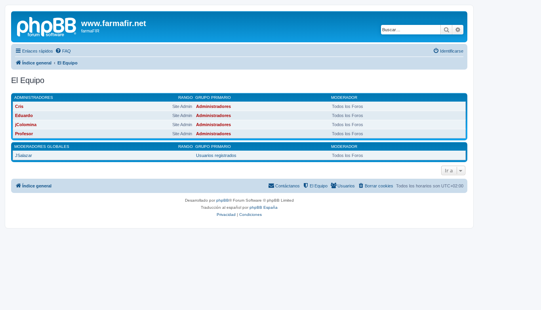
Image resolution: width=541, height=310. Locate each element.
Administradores (33, 97)
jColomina (25, 124)
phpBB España (264, 207)
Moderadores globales (41, 146)
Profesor (24, 133)
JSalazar (23, 155)
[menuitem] (63, 51)
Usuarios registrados (216, 155)
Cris (19, 106)
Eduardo (24, 115)
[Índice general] (47, 25)
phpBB (222, 200)
